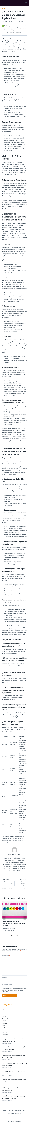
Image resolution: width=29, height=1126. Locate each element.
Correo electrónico (7, 984)
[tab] (11, 935)
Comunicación (6, 1014)
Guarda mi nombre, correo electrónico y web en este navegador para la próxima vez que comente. (15, 990)
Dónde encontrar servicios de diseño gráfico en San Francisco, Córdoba (7, 884)
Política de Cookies (20, 1110)
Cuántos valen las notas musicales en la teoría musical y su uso (14, 923)
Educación (4, 8)
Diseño (4, 1016)
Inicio (4, 1110)
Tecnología (5, 1034)
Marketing (4, 1023)
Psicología (5, 1032)
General (4, 1021)
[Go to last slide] (4, 918)
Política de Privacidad (14, 1113)
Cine (3, 1011)
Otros (3, 1027)
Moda (3, 1025)
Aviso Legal (10, 1110)
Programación (6, 1030)
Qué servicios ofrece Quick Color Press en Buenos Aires (22, 884)
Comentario (6, 955)
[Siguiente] (25, 918)
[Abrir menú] (26, 3)
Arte (3, 1009)
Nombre (4, 977)
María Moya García (8, 22)
